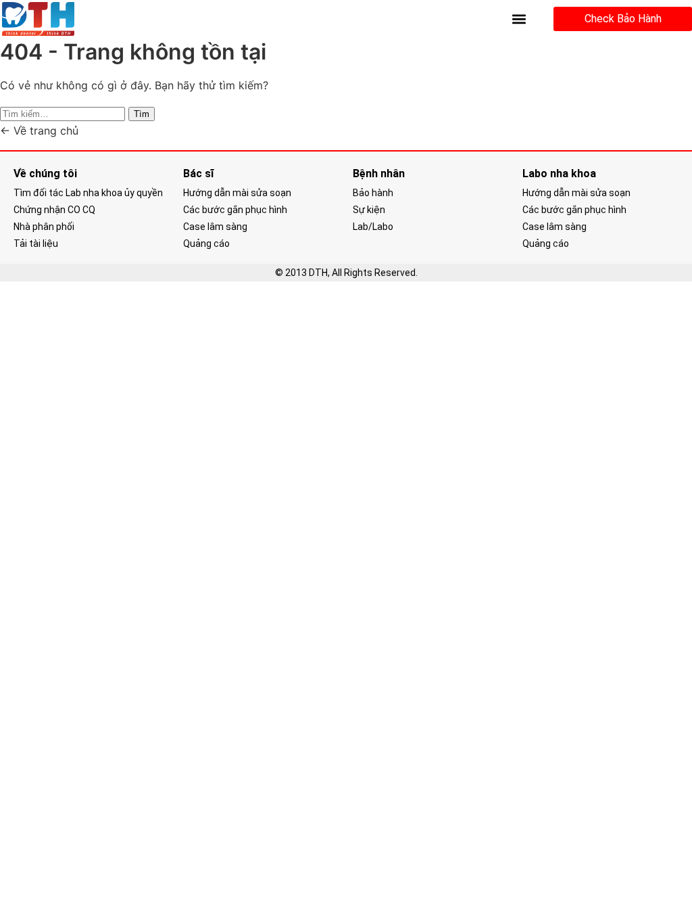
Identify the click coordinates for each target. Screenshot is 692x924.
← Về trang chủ (39, 130)
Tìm (141, 114)
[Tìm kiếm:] (64, 113)
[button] (519, 19)
